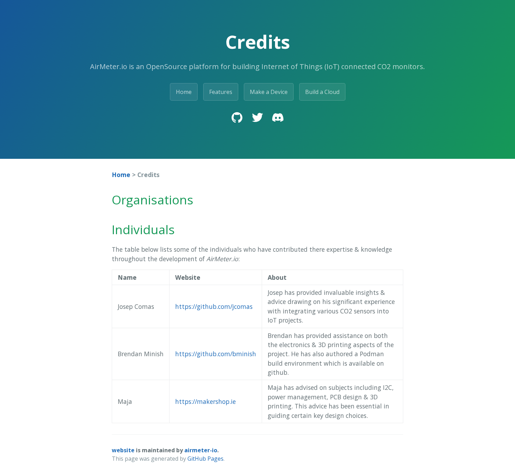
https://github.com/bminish (215, 354)
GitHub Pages (205, 458)
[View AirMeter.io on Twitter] (257, 118)
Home (184, 92)
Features (220, 92)
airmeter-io (200, 450)
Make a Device (269, 92)
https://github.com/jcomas (214, 306)
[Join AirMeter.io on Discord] (277, 118)
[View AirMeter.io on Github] (237, 118)
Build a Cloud (322, 92)
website (123, 450)
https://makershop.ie (205, 401)
